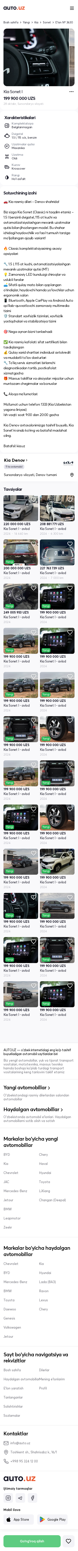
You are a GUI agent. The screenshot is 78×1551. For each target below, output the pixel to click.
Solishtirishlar (13, 1407)
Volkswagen (12, 1327)
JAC (6, 1182)
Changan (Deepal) (52, 1200)
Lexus (43, 1300)
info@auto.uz (20, 1443)
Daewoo (9, 1309)
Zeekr (7, 1227)
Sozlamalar (11, 1416)
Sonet (47, 22)
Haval (43, 1164)
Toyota (44, 1182)
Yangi (26, 22)
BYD (6, 1155)
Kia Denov (14, 460)
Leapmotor (12, 1218)
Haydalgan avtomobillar (21, 1379)
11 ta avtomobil (14, 466)
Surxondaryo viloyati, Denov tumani (30, 475)
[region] (39, 57)
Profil (43, 1388)
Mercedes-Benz (15, 1191)
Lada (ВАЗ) (47, 1282)
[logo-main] (14, 8)
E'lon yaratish (13, 1388)
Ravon (44, 1291)
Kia (36, 22)
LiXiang (44, 1191)
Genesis (9, 1318)
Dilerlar (44, 1370)
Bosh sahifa (10, 22)
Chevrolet (10, 1173)
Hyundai (45, 1173)
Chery (43, 1155)
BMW (7, 1209)
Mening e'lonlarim (52, 1379)
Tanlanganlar (13, 1397)
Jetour (8, 1200)
